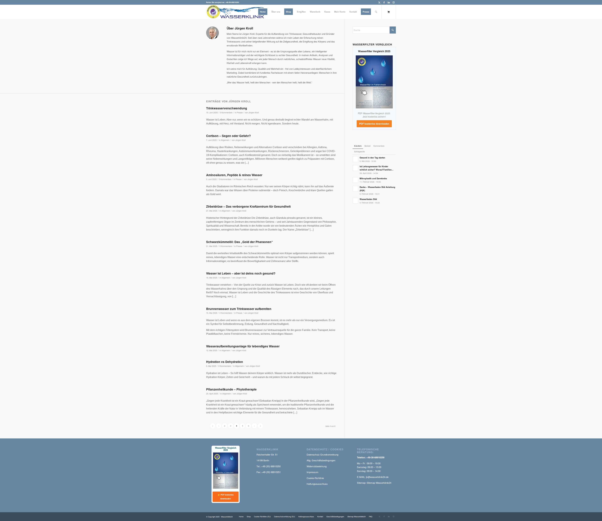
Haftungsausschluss (317, 483)
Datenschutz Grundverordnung (322, 454)
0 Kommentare (226, 112)
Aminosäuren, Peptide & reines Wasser (234, 175)
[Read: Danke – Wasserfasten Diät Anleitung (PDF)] (355, 188)
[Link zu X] (379, 2)
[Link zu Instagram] (393, 2)
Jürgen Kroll (253, 112)
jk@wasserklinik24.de (377, 477)
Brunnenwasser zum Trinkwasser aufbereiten (238, 309)
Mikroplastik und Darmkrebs (373, 178)
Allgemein (225, 140)
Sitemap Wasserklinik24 (379, 482)
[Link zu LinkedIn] (388, 2)
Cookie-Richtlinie (315, 478)
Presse (240, 112)
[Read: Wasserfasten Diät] (355, 201)
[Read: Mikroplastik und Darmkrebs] (355, 180)
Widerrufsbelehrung (317, 466)
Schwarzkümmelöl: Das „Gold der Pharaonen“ (239, 242)
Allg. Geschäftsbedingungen (321, 460)
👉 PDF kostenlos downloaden (226, 496)
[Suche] (376, 12)
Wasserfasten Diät (368, 199)
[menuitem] (262, 12)
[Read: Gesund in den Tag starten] (355, 159)
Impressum (312, 472)
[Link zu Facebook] (384, 2)
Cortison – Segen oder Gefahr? (228, 136)
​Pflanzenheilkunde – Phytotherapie (231, 389)
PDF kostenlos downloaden (374, 123)
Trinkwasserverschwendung (226, 108)
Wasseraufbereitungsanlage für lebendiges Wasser (243, 346)
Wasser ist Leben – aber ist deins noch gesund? (240, 273)
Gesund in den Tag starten (372, 157)
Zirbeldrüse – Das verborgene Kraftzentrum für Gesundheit (248, 206)
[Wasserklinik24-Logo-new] (236, 12)
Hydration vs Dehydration (224, 362)
